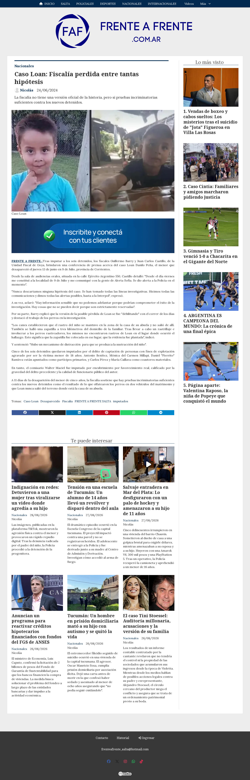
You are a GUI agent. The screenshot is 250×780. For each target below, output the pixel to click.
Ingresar (147, 738)
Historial (123, 738)
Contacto (102, 738)
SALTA (65, 3)
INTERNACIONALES (162, 3)
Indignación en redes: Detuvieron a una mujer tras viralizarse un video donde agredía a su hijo (36, 497)
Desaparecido (50, 401)
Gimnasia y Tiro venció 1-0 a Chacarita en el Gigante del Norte (210, 256)
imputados (120, 401)
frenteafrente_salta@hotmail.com (125, 749)
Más (203, 3)
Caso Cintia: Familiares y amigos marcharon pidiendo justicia (210, 191)
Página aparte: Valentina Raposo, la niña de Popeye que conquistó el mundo (205, 393)
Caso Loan (31, 401)
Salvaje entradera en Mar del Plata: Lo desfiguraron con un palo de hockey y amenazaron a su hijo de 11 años (146, 500)
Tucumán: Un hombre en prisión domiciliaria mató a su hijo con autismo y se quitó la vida (92, 626)
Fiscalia (67, 401)
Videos (189, 3)
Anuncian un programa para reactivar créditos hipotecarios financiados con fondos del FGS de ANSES (36, 629)
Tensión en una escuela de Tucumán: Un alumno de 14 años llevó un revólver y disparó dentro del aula (93, 497)
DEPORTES (108, 3)
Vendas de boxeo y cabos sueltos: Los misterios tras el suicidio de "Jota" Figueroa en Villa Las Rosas (210, 121)
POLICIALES (85, 3)
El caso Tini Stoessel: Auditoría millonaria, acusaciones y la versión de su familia (147, 623)
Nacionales (24, 66)
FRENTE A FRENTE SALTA (93, 401)
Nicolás (26, 90)
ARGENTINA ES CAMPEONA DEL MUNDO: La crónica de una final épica (207, 323)
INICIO (49, 3)
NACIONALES (131, 3)
